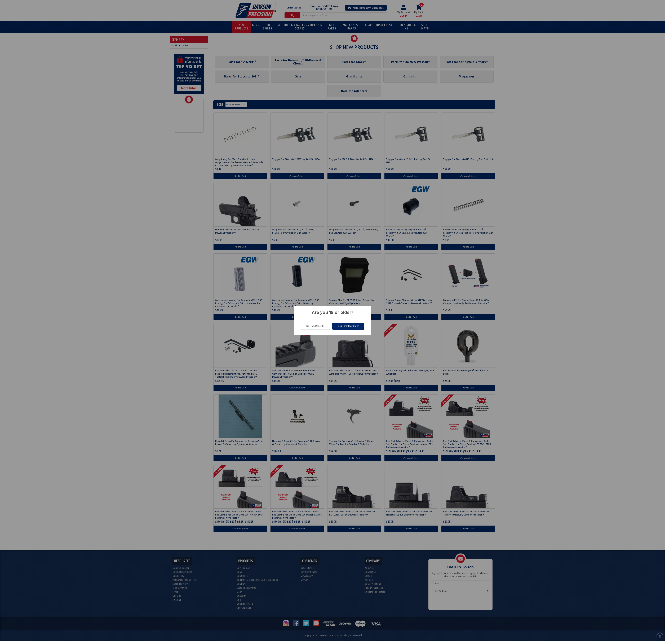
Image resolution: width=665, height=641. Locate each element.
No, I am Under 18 (315, 326)
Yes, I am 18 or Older (348, 326)
